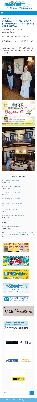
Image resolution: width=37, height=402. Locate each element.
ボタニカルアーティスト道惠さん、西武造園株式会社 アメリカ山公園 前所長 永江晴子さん (18, 23)
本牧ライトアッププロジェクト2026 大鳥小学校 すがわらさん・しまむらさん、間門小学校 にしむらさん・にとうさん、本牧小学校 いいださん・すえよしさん (18, 233)
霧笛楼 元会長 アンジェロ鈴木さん (11, 198)
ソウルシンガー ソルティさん (10, 209)
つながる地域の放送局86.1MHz (18, 8)
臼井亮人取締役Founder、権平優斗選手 (12, 203)
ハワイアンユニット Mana (9, 221)
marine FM (18, 400)
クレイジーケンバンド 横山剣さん (11, 192)
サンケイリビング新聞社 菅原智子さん (12, 226)
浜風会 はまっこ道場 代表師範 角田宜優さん (13, 215)
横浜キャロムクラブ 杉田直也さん (11, 186)
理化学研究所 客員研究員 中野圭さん (12, 181)
